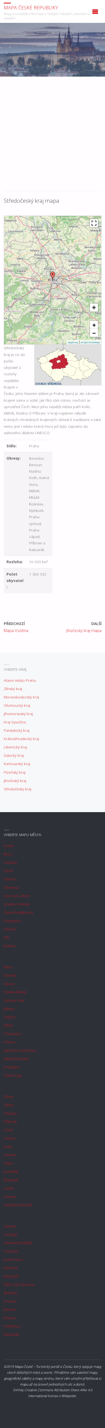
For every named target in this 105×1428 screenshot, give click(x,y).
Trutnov (10, 1154)
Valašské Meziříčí (18, 1204)
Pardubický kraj (16, 730)
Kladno (10, 945)
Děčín (8, 1025)
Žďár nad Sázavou (19, 1284)
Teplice (10, 1017)
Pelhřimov (12, 1326)
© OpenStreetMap (90, 342)
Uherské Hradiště (18, 1242)
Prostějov (11, 1067)
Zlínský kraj (13, 688)
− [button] (94, 332)
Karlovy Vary (14, 1000)
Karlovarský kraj (17, 763)
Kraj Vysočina (15, 722)
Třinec (9, 1096)
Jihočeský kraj (15, 780)
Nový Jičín (11, 1276)
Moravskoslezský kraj (21, 697)
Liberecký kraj (15, 747)
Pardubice (12, 920)
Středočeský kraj (17, 789)
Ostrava (10, 862)
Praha (9, 845)
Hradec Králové (17, 904)
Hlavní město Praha (20, 680)
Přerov (9, 1042)
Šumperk (11, 1179)
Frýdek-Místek (15, 992)
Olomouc (11, 887)
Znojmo (10, 1113)
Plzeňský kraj (14, 772)
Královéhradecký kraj (21, 738)
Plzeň (8, 870)
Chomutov (12, 1033)
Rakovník (11, 1334)
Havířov (10, 929)
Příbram (10, 1121)
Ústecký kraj (14, 755)
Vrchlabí (10, 1234)
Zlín (7, 937)
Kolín (8, 1146)
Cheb (8, 1129)
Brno (8, 854)
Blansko (10, 1292)
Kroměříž (11, 1171)
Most (8, 967)
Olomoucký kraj (17, 705)
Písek (8, 1163)
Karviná (10, 975)
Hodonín (11, 1251)
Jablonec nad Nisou (20, 1050)
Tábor (9, 1104)
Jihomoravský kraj (18, 713)
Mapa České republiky (31, 7)
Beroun (10, 1309)
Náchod (10, 1267)
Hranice (10, 1301)
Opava (9, 983)
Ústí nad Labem (17, 895)
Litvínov (10, 1226)
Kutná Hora (13, 1259)
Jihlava (9, 1008)
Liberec (10, 879)
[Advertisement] (52, 136)
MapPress (73, 342)
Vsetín (9, 1188)
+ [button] (94, 324)
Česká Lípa (13, 1075)
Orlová (9, 1138)
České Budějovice (18, 912)
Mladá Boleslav (16, 1058)
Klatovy (10, 1317)
